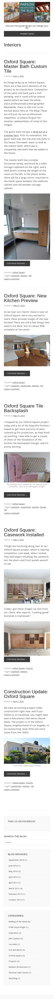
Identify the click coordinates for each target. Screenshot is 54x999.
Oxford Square (18, 272)
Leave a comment (11, 279)
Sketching (13, 978)
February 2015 (15, 894)
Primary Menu (27, 33)
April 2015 (13, 882)
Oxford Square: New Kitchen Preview (25, 298)
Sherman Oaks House (18, 972)
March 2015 (14, 888)
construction (25, 386)
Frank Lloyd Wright (17, 927)
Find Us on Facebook (21, 821)
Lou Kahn (13, 944)
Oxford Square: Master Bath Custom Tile (25, 66)
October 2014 (15, 899)
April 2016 (13, 877)
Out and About (15, 950)
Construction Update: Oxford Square (26, 694)
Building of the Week (18, 921)
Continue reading (17, 263)
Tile (29, 275)
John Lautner (14, 938)
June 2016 (13, 865)
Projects (29, 668)
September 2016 (16, 860)
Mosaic (43, 507)
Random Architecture (18, 967)
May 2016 (13, 871)
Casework (15, 275)
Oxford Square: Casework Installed (24, 532)
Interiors (23, 275)
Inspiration (13, 933)
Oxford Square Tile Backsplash (23, 408)
